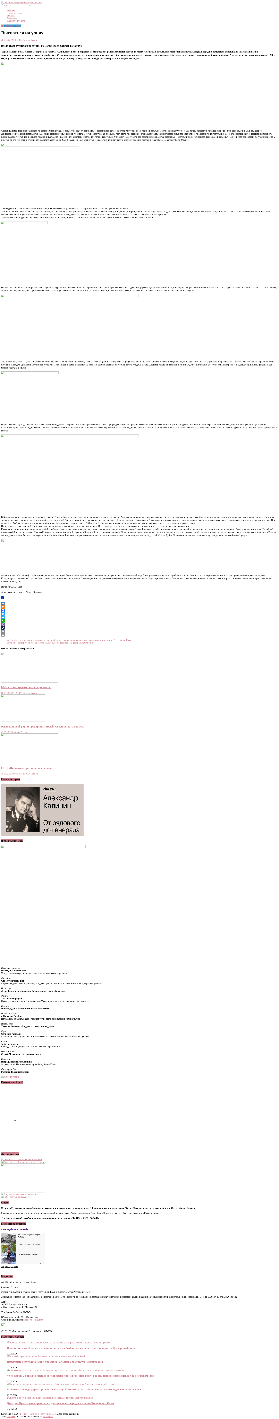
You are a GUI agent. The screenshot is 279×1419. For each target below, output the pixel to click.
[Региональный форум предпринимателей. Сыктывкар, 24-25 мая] (23, 721)
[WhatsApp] (139, 621)
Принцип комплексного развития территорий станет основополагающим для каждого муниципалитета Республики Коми (69, 640)
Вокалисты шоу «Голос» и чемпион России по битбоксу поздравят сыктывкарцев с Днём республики (71, 1348)
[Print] (139, 635)
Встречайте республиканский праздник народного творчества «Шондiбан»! (55, 1361)
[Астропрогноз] (21, 1159)
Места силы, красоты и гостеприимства (26, 687)
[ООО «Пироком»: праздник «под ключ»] (29, 762)
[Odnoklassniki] (139, 607)
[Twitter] (139, 614)
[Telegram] (139, 617)
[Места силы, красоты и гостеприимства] (29, 681)
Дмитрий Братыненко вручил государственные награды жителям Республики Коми (60, 1403)
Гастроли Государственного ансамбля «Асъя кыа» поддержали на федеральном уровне (51, 642)
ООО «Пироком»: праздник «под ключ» (26, 768)
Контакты (12, 18)
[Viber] (139, 624)
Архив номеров (15, 13)
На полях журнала (16, 21)
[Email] (139, 631)
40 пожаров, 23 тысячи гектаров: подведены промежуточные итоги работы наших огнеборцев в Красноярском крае (80, 1375)
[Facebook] (139, 610)
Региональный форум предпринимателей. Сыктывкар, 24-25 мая (42, 726)
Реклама (11, 15)
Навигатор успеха (12, 26)
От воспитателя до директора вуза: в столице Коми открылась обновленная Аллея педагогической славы (74, 1389)
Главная (11, 10)
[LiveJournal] (139, 628)
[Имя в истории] (42, 835)
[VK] (139, 603)
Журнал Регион (30, 40)
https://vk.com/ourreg (33, 1319)
